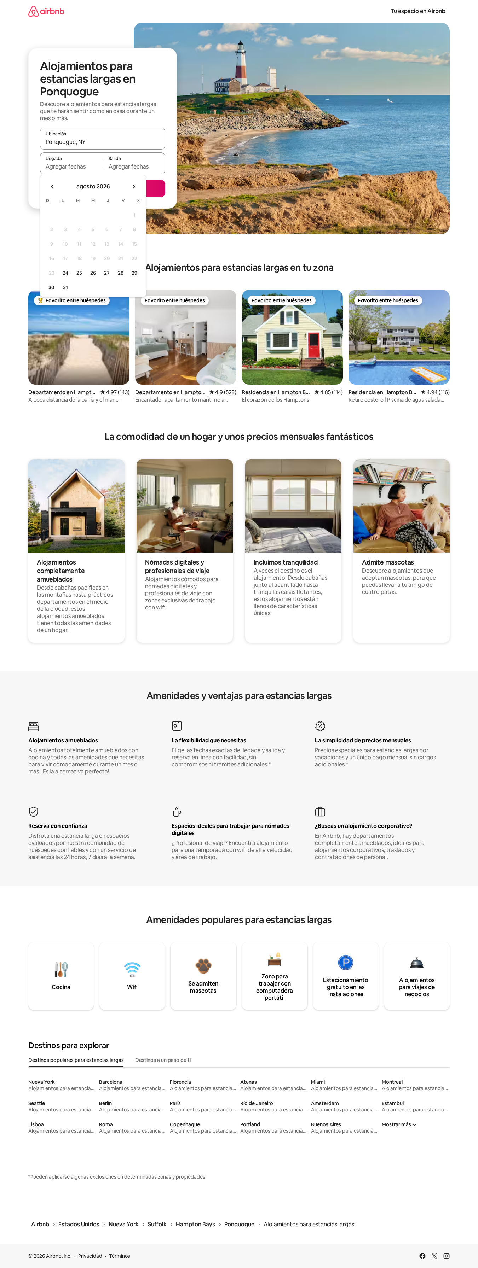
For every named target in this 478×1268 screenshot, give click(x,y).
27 (107, 273)
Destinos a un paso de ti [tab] (163, 1060)
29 (134, 273)
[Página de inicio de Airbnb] (46, 11)
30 (51, 287)
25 (79, 273)
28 (120, 273)
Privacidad (90, 1256)
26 (93, 273)
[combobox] (103, 142)
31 (65, 287)
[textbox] (71, 166)
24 (65, 273)
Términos (119, 1256)
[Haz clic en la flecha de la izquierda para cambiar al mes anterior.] (52, 187)
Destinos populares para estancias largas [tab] (76, 1060)
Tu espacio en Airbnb (418, 11)
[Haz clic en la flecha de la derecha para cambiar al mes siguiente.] (134, 187)
